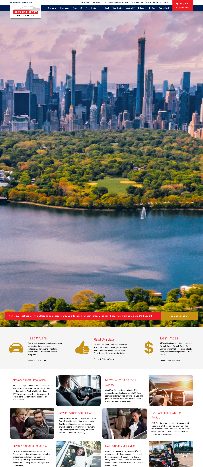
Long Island (104, 8)
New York (52, 8)
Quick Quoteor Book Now (182, 5)
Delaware (142, 8)
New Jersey (64, 8)
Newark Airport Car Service (23, 2)
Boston (152, 8)
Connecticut (77, 8)
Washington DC (165, 8)
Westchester (117, 8)
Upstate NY (130, 8)
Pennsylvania (91, 8)
